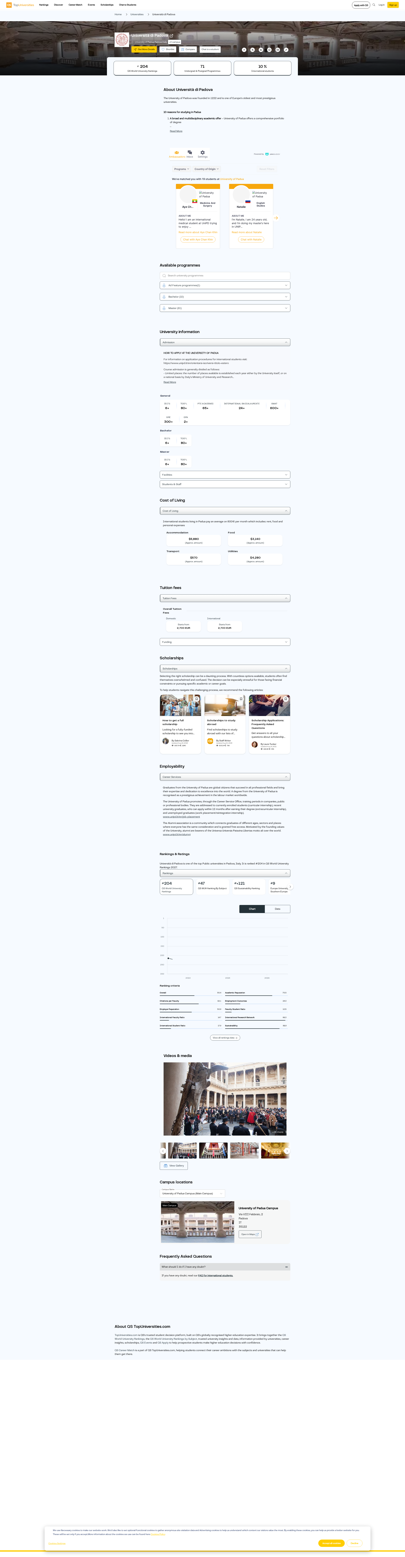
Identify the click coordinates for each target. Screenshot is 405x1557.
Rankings (43, 4)
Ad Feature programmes (184, 285)
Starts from (183, 624)
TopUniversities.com (126, 1335)
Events (91, 4)
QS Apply (163, 1342)
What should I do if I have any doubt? (184, 1266)
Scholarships (107, 4)
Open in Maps (248, 1234)
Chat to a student (210, 49)
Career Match (75, 4)
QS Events (146, 1342)
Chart (252, 909)
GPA (186, 417)
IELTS (167, 403)
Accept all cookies (331, 1543)
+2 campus (174, 42)
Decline (354, 1543)
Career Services (172, 777)
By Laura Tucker (268, 744)
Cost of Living (170, 511)
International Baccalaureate (242, 403)
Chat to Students (127, 4)
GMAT (274, 403)
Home (118, 14)
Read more (176, 131)
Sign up (393, 4)
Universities (137, 14)
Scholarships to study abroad (221, 722)
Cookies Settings (56, 1543)
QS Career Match (125, 1350)
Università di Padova (149, 35)
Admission (168, 342)
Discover (58, 4)
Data (277, 909)
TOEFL (184, 403)
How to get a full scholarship (173, 722)
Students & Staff (171, 484)
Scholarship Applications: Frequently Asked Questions (268, 724)
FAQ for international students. (215, 1275)
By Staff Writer (223, 740)
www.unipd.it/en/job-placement (181, 816)
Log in (382, 4)
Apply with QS (361, 5)
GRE (168, 417)
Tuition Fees (169, 598)
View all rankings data (223, 1037)
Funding (167, 642)
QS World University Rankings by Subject (173, 1338)
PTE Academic (206, 403)
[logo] (20, 4)
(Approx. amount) (193, 542)
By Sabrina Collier (180, 740)
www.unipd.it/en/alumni (176, 834)
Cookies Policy (158, 1534)
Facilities (167, 474)
